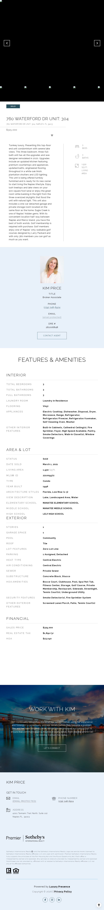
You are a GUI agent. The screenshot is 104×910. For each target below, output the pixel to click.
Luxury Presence (59, 886)
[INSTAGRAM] (52, 899)
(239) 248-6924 (52, 307)
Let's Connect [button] (52, 748)
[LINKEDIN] (58, 899)
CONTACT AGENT (52, 336)
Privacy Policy (63, 891)
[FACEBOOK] (45, 899)
